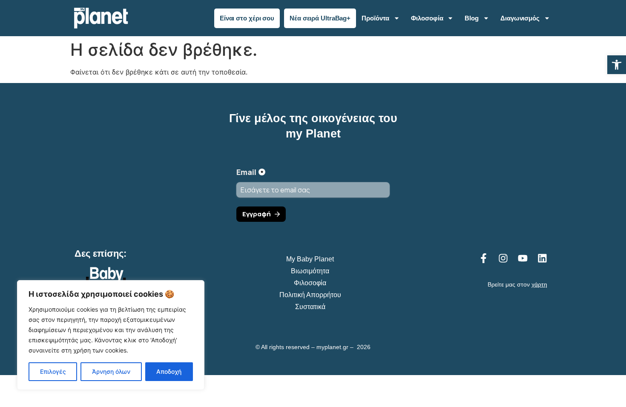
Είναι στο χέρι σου (247, 18)
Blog (472, 18)
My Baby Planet (310, 259)
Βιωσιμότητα (310, 271)
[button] (616, 64)
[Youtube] (523, 258)
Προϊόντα (375, 18)
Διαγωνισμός (520, 18)
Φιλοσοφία (427, 18)
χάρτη (539, 284)
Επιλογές (53, 371)
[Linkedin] (542, 258)
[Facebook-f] (483, 258)
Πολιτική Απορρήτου (310, 294)
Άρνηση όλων (111, 371)
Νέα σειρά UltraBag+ (320, 18)
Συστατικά (310, 306)
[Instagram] (503, 258)
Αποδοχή (168, 371)
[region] (110, 335)
